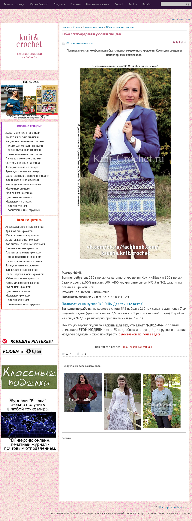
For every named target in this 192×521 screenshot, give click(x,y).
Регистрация (176, 19)
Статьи (76, 27)
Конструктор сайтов (170, 507)
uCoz (188, 507)
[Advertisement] (124, 469)
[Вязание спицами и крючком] (29, 63)
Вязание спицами (93, 27)
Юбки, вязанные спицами (120, 27)
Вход (188, 19)
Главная (66, 27)
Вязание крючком (29, 220)
